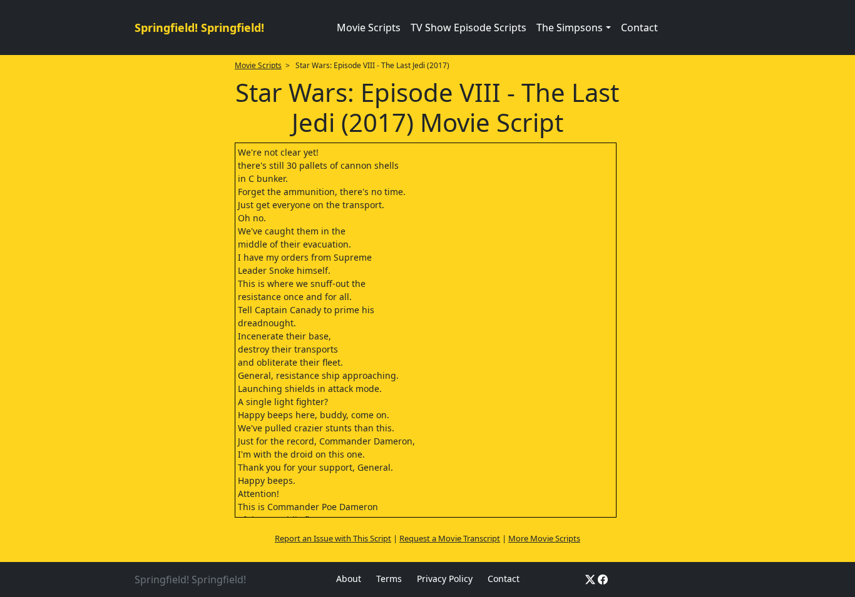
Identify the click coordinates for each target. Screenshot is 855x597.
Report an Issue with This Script (333, 538)
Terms (389, 578)
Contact (639, 27)
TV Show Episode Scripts (468, 27)
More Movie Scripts (544, 538)
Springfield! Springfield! (199, 27)
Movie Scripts (369, 27)
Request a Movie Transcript (449, 538)
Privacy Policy (445, 578)
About (348, 578)
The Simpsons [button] (569, 27)
